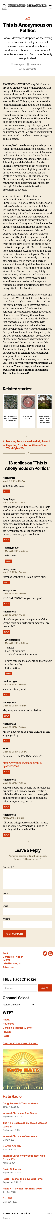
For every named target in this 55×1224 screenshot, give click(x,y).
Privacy (7, 1031)
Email (5, 906)
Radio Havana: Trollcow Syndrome (23, 1178)
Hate (27, 18)
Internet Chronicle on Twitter (20, 1043)
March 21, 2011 (37, 64)
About (6, 1019)
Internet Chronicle (20, 1213)
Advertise (8, 967)
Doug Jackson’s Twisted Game (20, 1103)
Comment (8, 867)
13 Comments (29, 69)
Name (5, 893)
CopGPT (7, 1198)
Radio (6, 953)
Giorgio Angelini (12, 1146)
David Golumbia (12, 1169)
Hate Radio (12, 1096)
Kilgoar (20, 64)
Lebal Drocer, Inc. (12, 963)
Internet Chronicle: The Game (20, 1113)
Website (6, 919)
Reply (6, 491)
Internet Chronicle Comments (20, 1136)
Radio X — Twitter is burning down (22, 1188)
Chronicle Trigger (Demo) (18, 1027)
